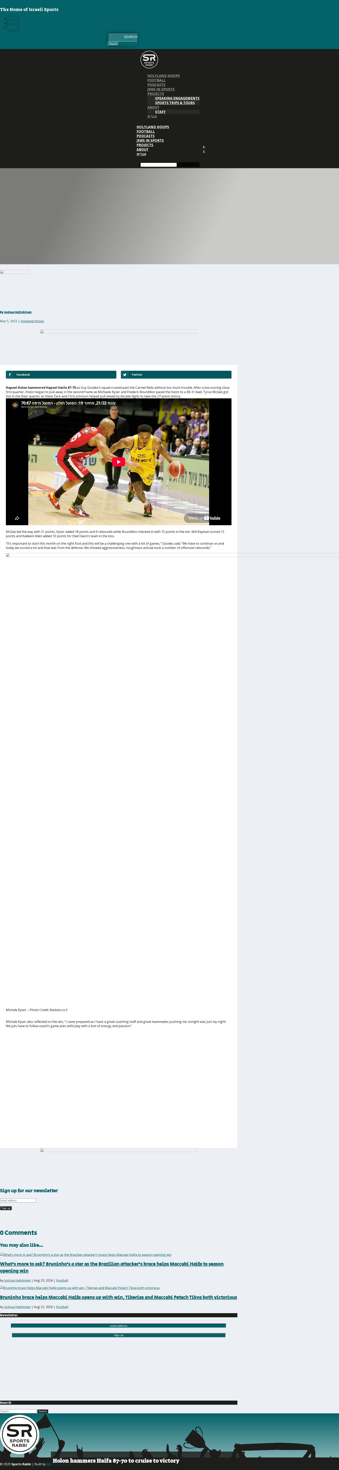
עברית (152, 116)
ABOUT (153, 107)
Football (156, 80)
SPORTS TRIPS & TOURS (175, 103)
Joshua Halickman (18, 312)
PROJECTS (155, 94)
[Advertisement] (64, 1058)
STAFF (160, 112)
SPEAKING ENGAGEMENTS (177, 98)
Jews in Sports (161, 89)
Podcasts (156, 85)
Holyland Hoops (163, 76)
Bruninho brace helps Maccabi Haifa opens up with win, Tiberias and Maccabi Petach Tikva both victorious (118, 1297)
